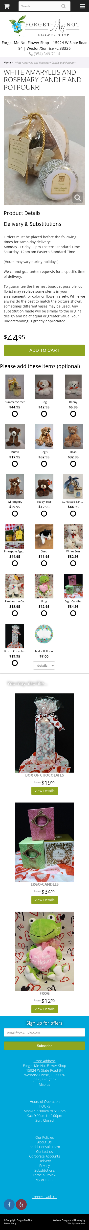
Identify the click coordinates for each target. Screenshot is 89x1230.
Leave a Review (44, 1175)
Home (7, 62)
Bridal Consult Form (44, 1146)
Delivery (45, 1161)
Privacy (44, 1165)
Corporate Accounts (44, 1156)
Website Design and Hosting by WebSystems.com (69, 1222)
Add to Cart (44, 350)
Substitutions (44, 1170)
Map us (44, 1084)
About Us (44, 1142)
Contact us (44, 1151)
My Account (45, 1179)
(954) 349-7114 (46, 53)
